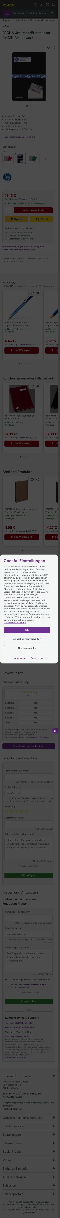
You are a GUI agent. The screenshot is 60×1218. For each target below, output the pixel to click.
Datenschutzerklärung (15, 622)
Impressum (19, 658)
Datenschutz (37, 658)
